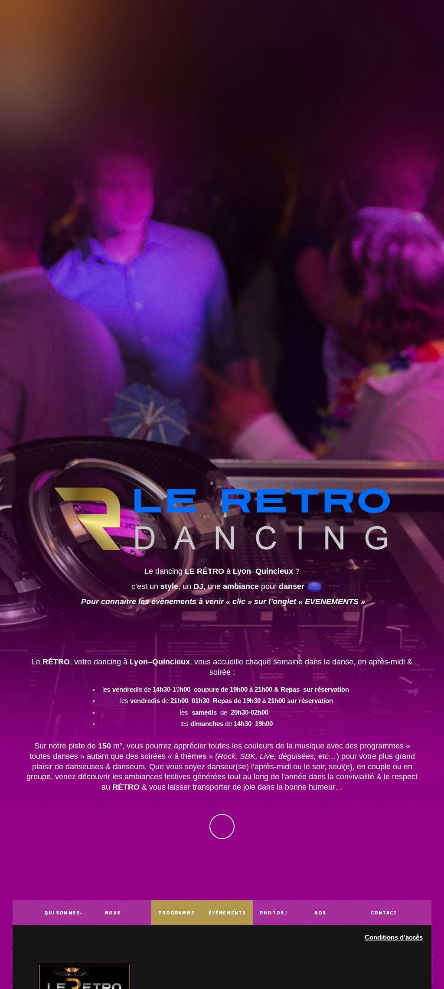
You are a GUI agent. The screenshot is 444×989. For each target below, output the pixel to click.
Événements (227, 912)
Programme (176, 912)
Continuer (222, 826)
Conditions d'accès (394, 937)
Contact (384, 912)
